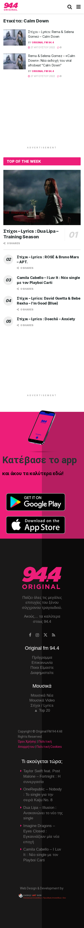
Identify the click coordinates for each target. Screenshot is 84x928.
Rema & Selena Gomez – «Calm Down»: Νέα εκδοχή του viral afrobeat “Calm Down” (51, 60)
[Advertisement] (42, 115)
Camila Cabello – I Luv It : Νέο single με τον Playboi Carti (42, 854)
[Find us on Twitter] (45, 635)
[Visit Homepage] (11, 6)
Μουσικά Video (42, 700)
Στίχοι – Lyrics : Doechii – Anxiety (46, 319)
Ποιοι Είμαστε (42, 667)
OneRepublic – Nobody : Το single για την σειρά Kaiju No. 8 (42, 794)
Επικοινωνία (42, 662)
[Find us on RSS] (53, 635)
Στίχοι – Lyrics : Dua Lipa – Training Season (30, 233)
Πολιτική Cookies (49, 746)
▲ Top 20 (42, 710)
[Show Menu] (78, 6)
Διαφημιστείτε (42, 673)
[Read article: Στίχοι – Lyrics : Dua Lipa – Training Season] (42, 197)
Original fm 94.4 (43, 42)
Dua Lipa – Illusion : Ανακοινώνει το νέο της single (43, 813)
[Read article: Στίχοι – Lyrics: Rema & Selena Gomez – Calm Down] (14, 37)
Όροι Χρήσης (27, 741)
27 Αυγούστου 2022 (42, 47)
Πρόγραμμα (42, 657)
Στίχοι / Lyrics (42, 705)
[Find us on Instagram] (37, 635)
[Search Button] (69, 6)
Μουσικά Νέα (42, 695)
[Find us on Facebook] (30, 635)
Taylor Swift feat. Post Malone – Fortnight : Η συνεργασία (41, 776)
